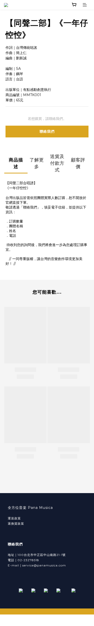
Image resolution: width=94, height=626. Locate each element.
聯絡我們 (47, 131)
